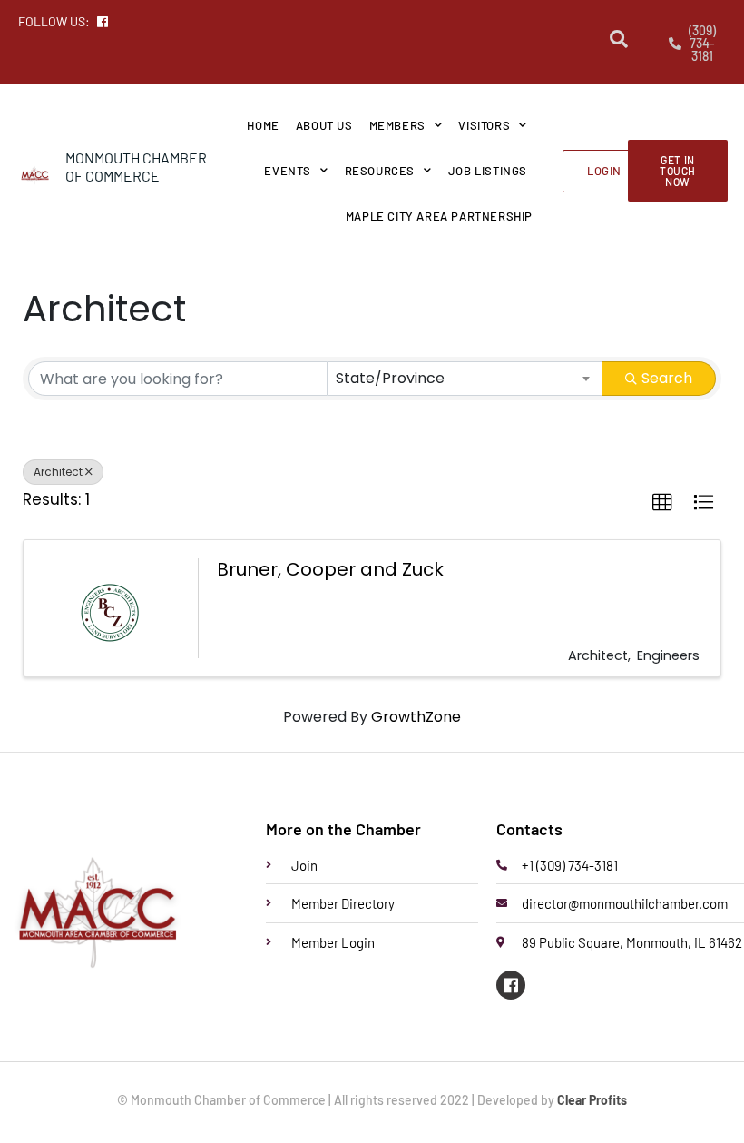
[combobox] (465, 378)
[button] (662, 503)
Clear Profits (592, 1100)
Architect (58, 471)
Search (666, 378)
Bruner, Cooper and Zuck (330, 569)
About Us (324, 125)
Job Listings (487, 170)
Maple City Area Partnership (439, 216)
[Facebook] (510, 985)
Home (263, 125)
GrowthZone (416, 716)
